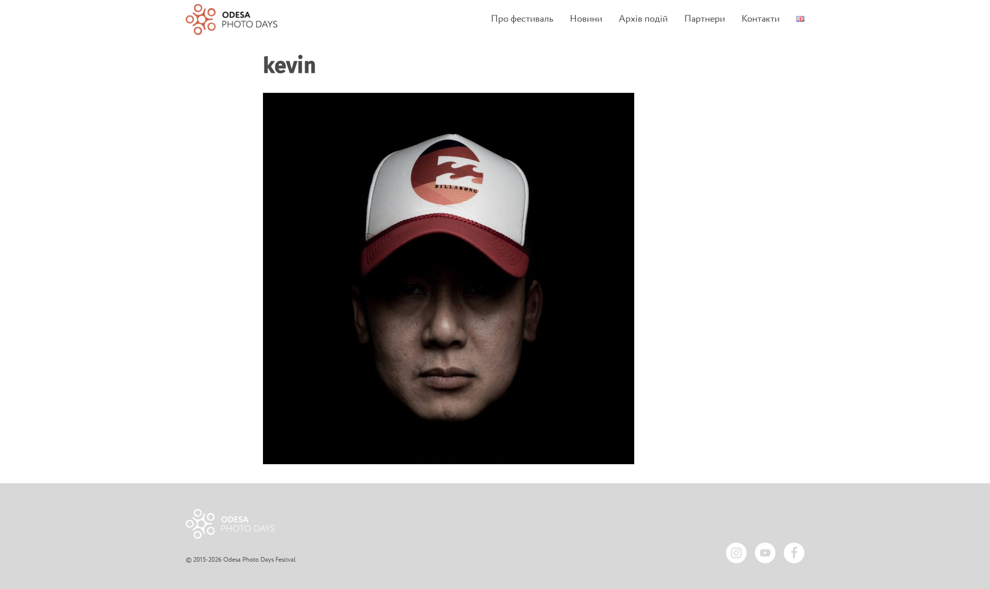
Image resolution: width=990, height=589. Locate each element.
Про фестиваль (522, 19)
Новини (586, 19)
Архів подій (643, 19)
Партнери (704, 19)
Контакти (760, 19)
